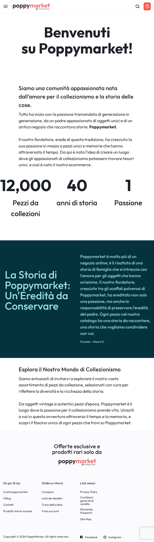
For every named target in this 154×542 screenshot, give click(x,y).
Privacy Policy (88, 492)
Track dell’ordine (52, 505)
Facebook (91, 537)
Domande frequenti (86, 511)
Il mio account (50, 511)
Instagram (114, 537)
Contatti (8, 505)
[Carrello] (147, 6)
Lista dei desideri (52, 498)
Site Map (85, 519)
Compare (48, 492)
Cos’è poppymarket (15, 492)
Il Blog (7, 498)
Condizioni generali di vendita (86, 501)
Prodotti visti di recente (17, 511)
